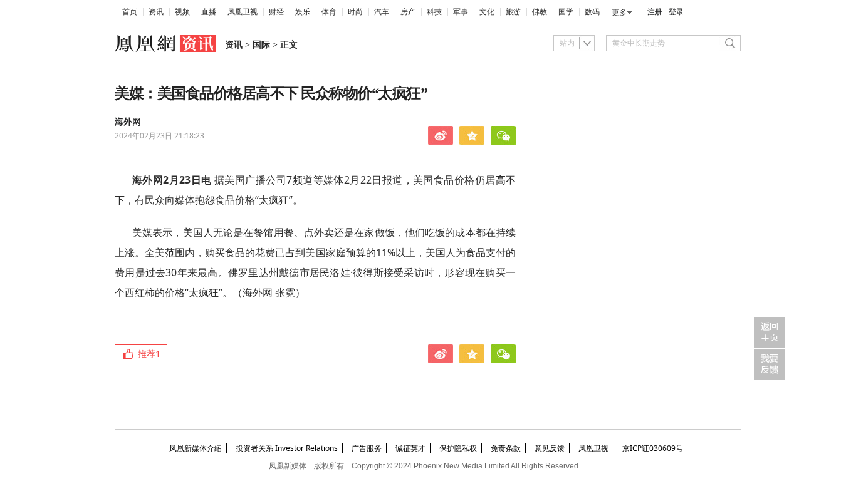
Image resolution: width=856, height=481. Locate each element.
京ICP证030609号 (652, 448)
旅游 (513, 12)
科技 (434, 12)
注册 (654, 12)
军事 (460, 12)
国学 (565, 12)
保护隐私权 (458, 448)
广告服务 (367, 448)
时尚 (355, 12)
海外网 (128, 122)
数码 (592, 12)
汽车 (381, 12)
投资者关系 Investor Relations (287, 448)
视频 (182, 12)
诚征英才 (410, 448)
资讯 (156, 12)
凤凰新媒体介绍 (195, 448)
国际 (261, 44)
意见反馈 (550, 448)
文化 (486, 12)
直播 (208, 12)
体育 (329, 12)
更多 (619, 12)
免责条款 (506, 448)
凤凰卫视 (242, 12)
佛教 (539, 12)
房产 (407, 12)
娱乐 (302, 12)
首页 (129, 12)
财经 (276, 12)
